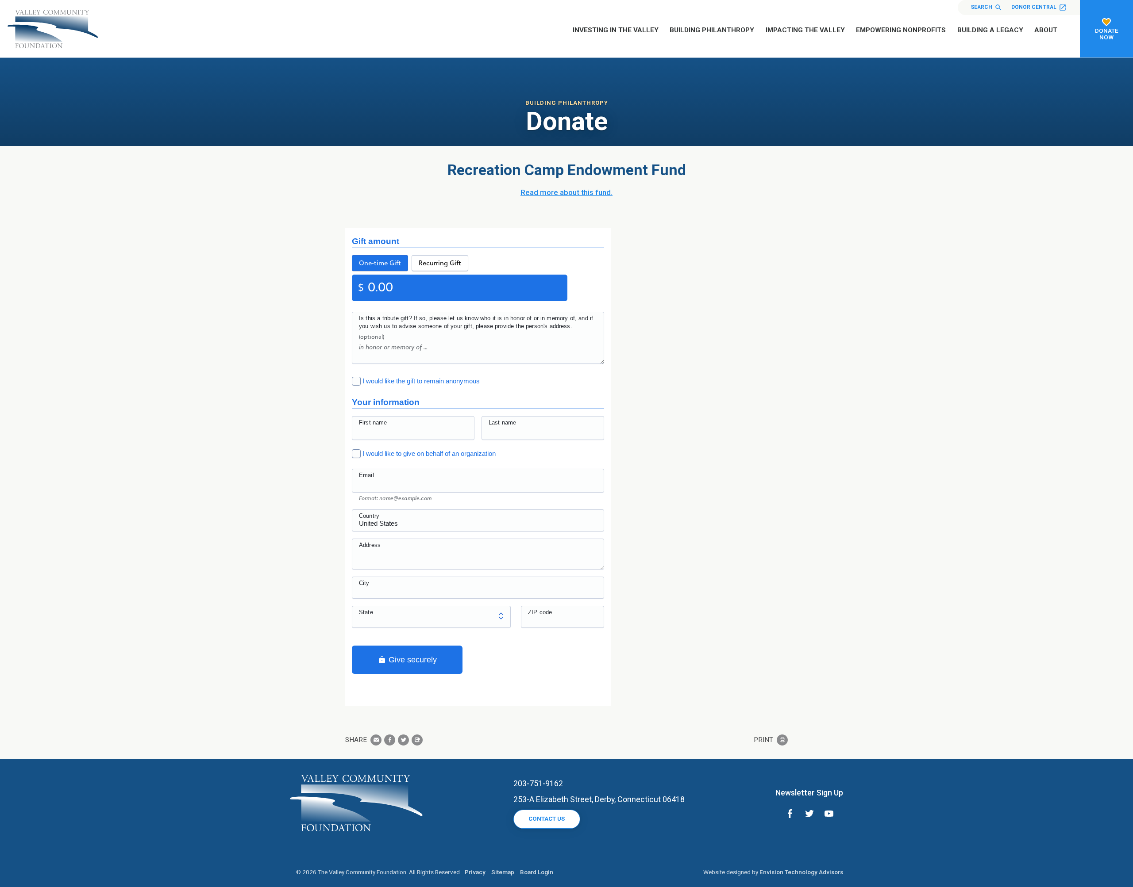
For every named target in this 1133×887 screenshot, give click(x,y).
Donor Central (1033, 7)
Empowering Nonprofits (901, 30)
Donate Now (1106, 34)
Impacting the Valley (805, 30)
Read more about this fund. (566, 192)
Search (981, 7)
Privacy (475, 872)
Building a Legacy (990, 30)
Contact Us (546, 818)
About (1045, 30)
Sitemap (502, 872)
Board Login (536, 872)
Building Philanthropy (712, 30)
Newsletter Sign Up (809, 792)
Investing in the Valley (616, 30)
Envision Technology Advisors (801, 872)
